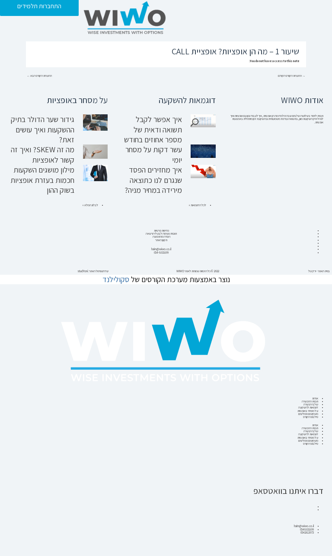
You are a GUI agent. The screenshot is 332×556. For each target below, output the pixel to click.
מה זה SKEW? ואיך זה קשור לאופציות (42, 154)
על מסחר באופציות (307, 411)
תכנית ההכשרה (310, 401)
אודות (315, 398)
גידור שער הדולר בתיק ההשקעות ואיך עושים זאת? (42, 129)
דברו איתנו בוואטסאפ (288, 490)
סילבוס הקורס (310, 417)
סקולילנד (115, 279)
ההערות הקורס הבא (39, 76)
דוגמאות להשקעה (308, 407)
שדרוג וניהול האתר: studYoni (93, 271)
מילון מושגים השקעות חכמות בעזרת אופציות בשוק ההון (42, 180)
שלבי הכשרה (310, 404)
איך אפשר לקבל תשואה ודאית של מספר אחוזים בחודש (153, 129)
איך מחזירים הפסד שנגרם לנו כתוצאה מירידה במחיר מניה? (153, 180)
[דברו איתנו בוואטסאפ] (312, 474)
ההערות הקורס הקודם (291, 76)
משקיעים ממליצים (308, 414)
